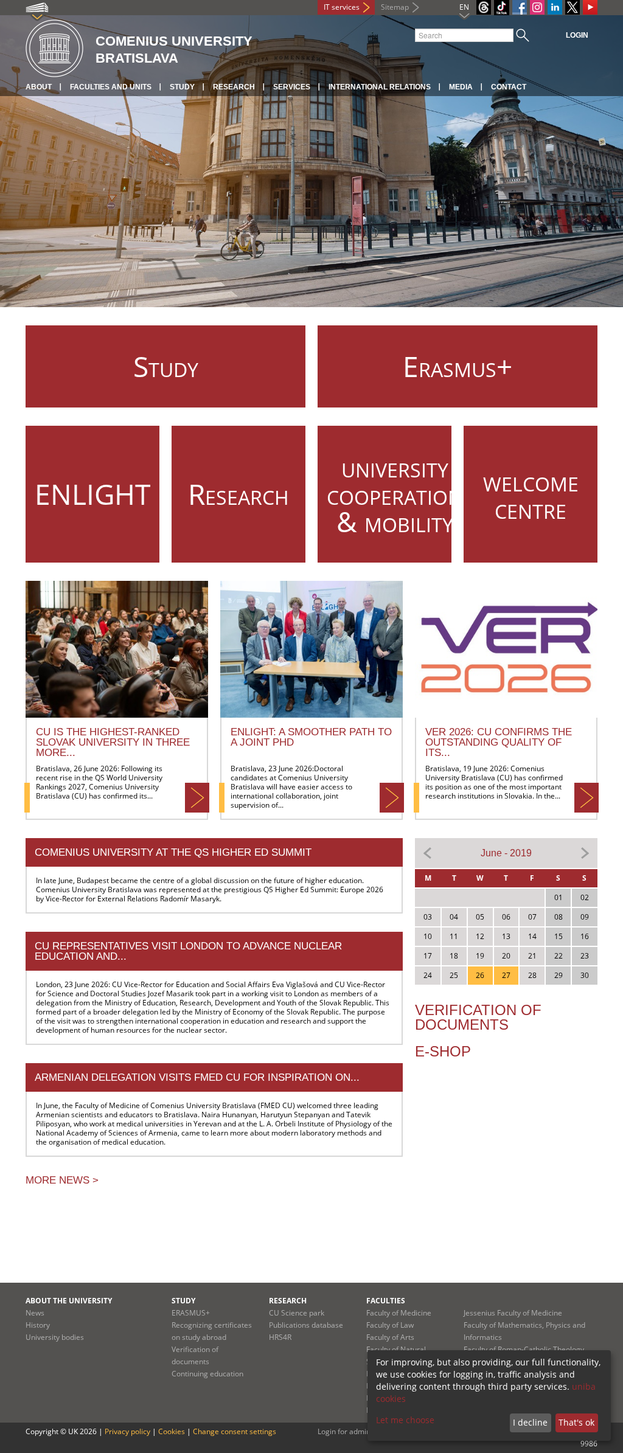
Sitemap (395, 7)
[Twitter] (572, 7)
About (39, 87)
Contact (508, 87)
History (38, 1325)
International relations (380, 87)
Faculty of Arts (390, 1337)
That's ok (576, 1422)
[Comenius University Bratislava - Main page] (54, 49)
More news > (62, 1180)
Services (291, 87)
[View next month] (584, 852)
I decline (530, 1422)
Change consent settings (234, 1431)
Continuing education (207, 1373)
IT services (342, 7)
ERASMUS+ (191, 1313)
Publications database (306, 1325)
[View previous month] (427, 852)
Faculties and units (110, 87)
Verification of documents (478, 1017)
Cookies (171, 1431)
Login (577, 35)
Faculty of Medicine (398, 1313)
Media (461, 87)
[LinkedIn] (555, 7)
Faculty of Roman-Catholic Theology (524, 1349)
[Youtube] (590, 7)
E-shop (443, 1051)
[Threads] (483, 7)
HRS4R (280, 1337)
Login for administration (358, 1431)
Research (234, 87)
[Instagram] (537, 7)
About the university (69, 1300)
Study (182, 87)
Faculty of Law (390, 1325)
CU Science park (296, 1313)
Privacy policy (127, 1431)
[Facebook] (519, 7)
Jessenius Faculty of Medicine (513, 1313)
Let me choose (405, 1420)
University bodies (55, 1337)
